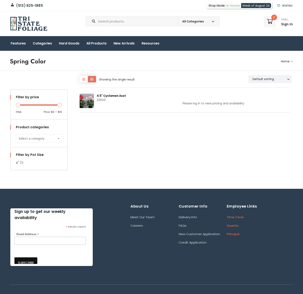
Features (18, 43)
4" (17, 163)
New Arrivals (124, 43)
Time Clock (235, 217)
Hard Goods (69, 43)
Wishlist (287, 6)
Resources (150, 43)
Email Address (27, 234)
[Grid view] (84, 79)
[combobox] (39, 138)
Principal (233, 234)
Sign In (287, 24)
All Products (96, 43)
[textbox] (39, 138)
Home (285, 61)
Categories (42, 43)
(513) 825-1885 (28, 6)
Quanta (232, 225)
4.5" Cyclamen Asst (111, 96)
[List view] (92, 79)
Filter (18, 112)
